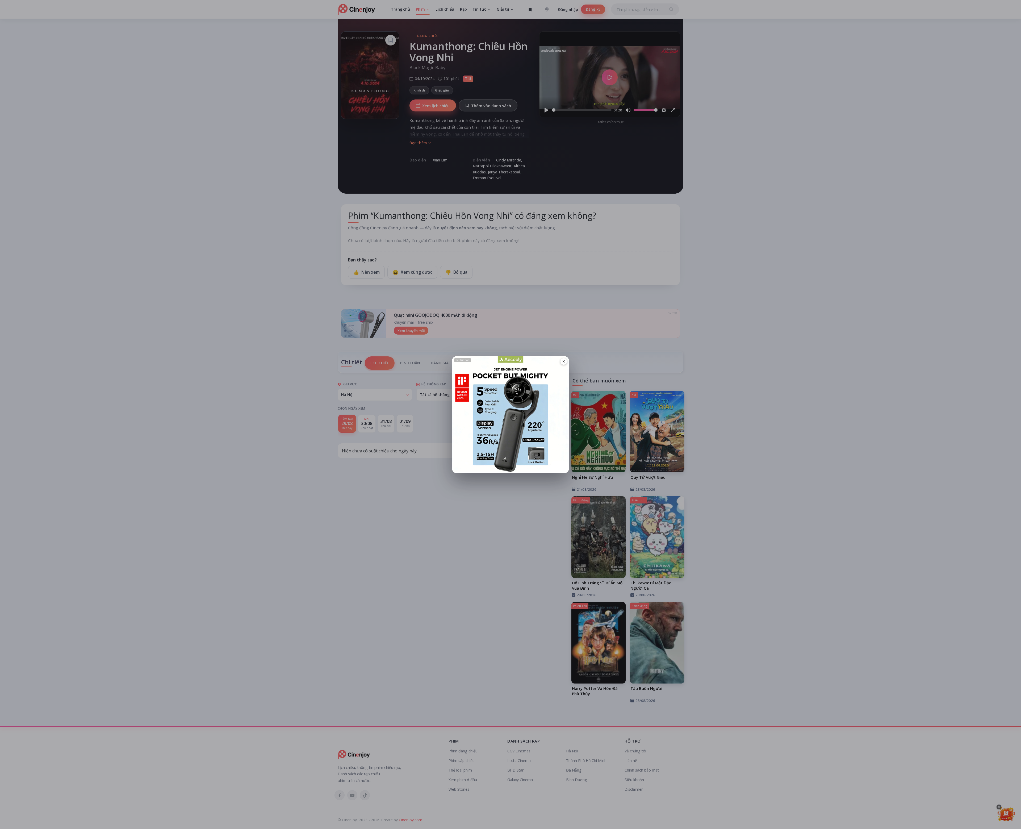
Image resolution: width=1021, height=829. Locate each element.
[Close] (563, 361)
